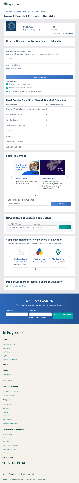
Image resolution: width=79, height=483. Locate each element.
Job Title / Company (15, 224)
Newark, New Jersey (19, 286)
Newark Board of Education (31, 11)
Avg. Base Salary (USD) (31, 30)
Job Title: (9, 311)
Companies (17, 11)
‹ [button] (11, 177)
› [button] (67, 177)
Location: (9, 58)
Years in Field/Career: (13, 68)
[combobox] (39, 61)
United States (8, 11)
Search (64, 227)
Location (36, 224)
